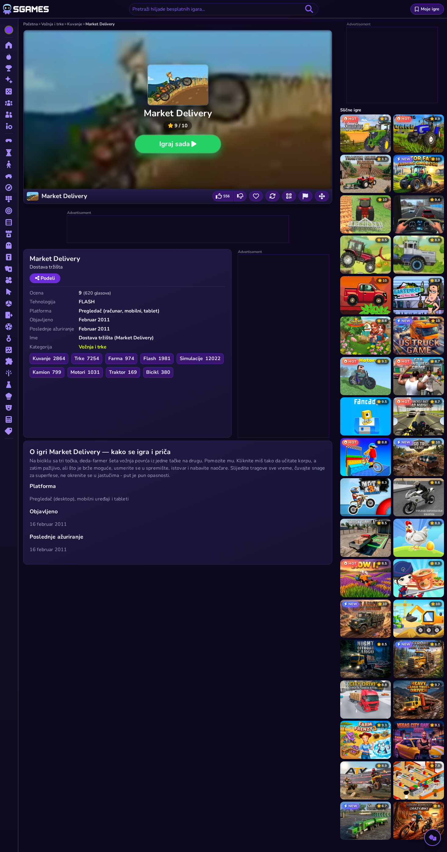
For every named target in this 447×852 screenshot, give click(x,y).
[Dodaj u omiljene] (256, 196)
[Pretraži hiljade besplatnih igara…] (309, 9)
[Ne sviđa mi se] (240, 196)
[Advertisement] (178, 229)
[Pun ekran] (322, 196)
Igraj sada (174, 144)
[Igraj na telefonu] (289, 196)
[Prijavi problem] (305, 196)
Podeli (47, 278)
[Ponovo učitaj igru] (272, 196)
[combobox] (223, 9)
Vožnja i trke (92, 347)
